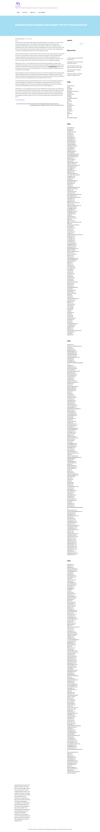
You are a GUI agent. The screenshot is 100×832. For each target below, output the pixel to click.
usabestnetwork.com (72, 381)
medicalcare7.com (71, 182)
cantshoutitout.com (71, 141)
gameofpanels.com (71, 195)
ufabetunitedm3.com (72, 542)
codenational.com (71, 759)
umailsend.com (70, 383)
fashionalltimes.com (71, 745)
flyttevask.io (70, 321)
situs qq (69, 99)
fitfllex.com (69, 223)
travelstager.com (71, 239)
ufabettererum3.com (72, 535)
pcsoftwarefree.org (71, 598)
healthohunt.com (71, 681)
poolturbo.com (70, 265)
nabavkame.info (70, 326)
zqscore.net (70, 478)
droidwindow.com (71, 712)
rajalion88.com (70, 574)
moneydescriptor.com (72, 414)
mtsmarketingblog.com (72, 259)
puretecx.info (70, 272)
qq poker (22, 817)
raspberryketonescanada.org (74, 725)
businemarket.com (71, 411)
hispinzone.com (70, 172)
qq (67, 116)
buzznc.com (70, 753)
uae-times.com (70, 127)
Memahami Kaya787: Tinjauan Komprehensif (74, 70)
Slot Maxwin (41, 12)
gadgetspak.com (71, 642)
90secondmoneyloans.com (73, 627)
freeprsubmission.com (72, 713)
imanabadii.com (70, 332)
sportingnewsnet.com (72, 424)
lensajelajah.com (71, 588)
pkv (68, 102)
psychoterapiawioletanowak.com (74, 511)
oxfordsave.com (70, 399)
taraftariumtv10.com (72, 245)
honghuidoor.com (71, 176)
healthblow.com (71, 200)
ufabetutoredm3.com (72, 546)
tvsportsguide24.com (72, 444)
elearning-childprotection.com (74, 205)
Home (18, 12)
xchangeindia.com (71, 738)
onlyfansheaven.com (72, 218)
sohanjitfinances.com (72, 521)
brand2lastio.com (71, 209)
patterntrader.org (71, 468)
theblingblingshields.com (72, 428)
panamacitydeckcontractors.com (75, 234)
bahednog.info (70, 358)
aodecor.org (70, 302)
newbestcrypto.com (72, 397)
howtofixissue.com (71, 147)
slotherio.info (70, 297)
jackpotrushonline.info (72, 368)
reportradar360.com (72, 243)
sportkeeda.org (70, 489)
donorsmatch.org (71, 304)
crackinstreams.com (72, 641)
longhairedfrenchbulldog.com (74, 408)
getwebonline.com (71, 216)
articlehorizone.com (71, 635)
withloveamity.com (71, 604)
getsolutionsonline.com (72, 188)
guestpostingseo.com (72, 351)
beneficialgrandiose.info (72, 287)
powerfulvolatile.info (71, 293)
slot (24, 99)
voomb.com (70, 442)
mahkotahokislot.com (72, 451)
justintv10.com (70, 255)
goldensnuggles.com (72, 387)
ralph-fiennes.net (71, 220)
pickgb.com (70, 464)
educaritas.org (70, 586)
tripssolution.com (71, 631)
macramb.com (70, 230)
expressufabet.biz (71, 143)
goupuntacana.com (71, 575)
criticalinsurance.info (72, 191)
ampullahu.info (70, 279)
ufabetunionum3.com (72, 660)
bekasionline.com (71, 137)
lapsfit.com (69, 646)
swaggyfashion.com (71, 244)
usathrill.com (70, 728)
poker (68, 112)
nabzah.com (70, 184)
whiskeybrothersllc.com (72, 553)
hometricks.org (70, 497)
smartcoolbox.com (71, 520)
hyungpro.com (70, 422)
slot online (69, 90)
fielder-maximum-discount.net (74, 222)
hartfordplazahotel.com (72, 323)
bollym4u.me (70, 316)
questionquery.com (71, 247)
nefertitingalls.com (71, 582)
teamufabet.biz (70, 148)
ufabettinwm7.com (71, 539)
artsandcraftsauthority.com (73, 771)
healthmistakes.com (71, 465)
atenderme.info (70, 283)
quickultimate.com (71, 513)
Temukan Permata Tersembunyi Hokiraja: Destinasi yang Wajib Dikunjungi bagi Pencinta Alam (37, 103)
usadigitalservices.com (72, 211)
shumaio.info (70, 296)
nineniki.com (70, 179)
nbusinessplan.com (71, 138)
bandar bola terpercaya (72, 91)
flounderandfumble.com (72, 680)
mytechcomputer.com (72, 769)
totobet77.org (70, 532)
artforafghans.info (71, 268)
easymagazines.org (71, 495)
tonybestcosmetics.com (72, 752)
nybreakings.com (71, 734)
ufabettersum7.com (71, 538)
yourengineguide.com (72, 732)
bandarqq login (19, 804)
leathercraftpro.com (72, 499)
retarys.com (70, 385)
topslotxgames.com (71, 166)
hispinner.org (70, 190)
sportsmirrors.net (71, 433)
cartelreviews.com (71, 620)
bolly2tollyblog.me (71, 318)
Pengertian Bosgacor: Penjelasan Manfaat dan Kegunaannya (74, 74)
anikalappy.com (70, 673)
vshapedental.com (71, 730)
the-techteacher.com (72, 742)
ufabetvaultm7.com (71, 663)
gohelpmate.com (71, 201)
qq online (69, 95)
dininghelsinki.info (71, 674)
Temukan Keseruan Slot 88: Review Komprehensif (75, 58)
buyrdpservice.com (71, 390)
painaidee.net (70, 417)
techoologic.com (71, 724)
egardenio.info (70, 482)
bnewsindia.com (70, 717)
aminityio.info (70, 275)
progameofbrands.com (72, 157)
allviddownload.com (71, 151)
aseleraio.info (70, 479)
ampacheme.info (71, 277)
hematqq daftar (25, 803)
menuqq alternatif (18, 785)
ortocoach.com (70, 504)
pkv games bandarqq (72, 117)
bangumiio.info (70, 284)
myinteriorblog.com (71, 716)
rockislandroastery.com (72, 762)
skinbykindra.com (71, 756)
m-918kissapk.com (71, 325)
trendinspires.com (71, 240)
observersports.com (72, 404)
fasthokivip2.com (71, 403)
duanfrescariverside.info (72, 675)
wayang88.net (70, 668)
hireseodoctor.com (71, 645)
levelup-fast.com (71, 648)
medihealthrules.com (72, 727)
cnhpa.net (69, 469)
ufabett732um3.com (71, 689)
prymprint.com (70, 488)
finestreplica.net (71, 678)
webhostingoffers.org (72, 611)
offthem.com (70, 133)
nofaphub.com (70, 581)
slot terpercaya (70, 85)
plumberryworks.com (72, 510)
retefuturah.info (70, 682)
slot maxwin (21, 799)
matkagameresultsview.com (73, 187)
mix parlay (22, 814)
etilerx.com (69, 677)
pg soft (20, 791)
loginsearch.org (70, 301)
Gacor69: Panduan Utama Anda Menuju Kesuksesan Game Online (74, 66)
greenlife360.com (71, 140)
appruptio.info (70, 334)
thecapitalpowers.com (72, 526)
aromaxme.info (70, 280)
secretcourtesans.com (72, 568)
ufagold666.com (71, 714)
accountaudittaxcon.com (73, 486)
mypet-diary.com (71, 232)
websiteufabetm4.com (72, 670)
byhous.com (70, 322)
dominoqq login (17, 809)
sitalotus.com (70, 471)
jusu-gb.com (70, 347)
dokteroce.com (70, 252)
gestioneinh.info (70, 702)
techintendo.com (71, 616)
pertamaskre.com (71, 361)
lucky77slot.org (70, 449)
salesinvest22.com (71, 705)
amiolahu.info (70, 276)
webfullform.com (71, 150)
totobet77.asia (70, 531)
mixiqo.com (69, 501)
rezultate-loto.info (71, 653)
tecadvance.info (71, 273)
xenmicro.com (70, 592)
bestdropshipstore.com (72, 618)
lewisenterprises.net (71, 596)
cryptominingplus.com (72, 406)
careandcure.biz (71, 492)
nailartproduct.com (71, 623)
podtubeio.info (70, 291)
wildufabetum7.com (71, 554)
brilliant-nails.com (71, 250)
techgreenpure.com (71, 617)
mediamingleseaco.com (72, 258)
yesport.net (69, 392)
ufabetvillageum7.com (72, 664)
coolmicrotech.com (71, 739)
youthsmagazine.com (72, 415)
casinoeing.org (70, 307)
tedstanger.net (70, 688)
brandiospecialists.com (72, 180)
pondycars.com (70, 721)
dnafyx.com (69, 600)
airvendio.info (70, 269)
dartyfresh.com (70, 595)
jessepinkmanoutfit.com (72, 382)
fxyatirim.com (70, 607)
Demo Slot (33, 12)
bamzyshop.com (71, 720)
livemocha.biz (70, 308)
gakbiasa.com (70, 327)
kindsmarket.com (71, 227)
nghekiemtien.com (71, 261)
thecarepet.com (71, 349)
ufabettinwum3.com (71, 540)
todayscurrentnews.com (72, 529)
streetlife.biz (70, 309)
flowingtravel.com (71, 177)
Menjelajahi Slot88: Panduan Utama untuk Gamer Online (75, 62)
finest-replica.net (71, 700)
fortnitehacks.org (71, 300)
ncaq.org (69, 591)
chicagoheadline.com (72, 571)
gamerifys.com (70, 129)
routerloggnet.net (71, 168)
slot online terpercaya (72, 98)
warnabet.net (70, 315)
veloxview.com (70, 550)
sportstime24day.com (72, 425)
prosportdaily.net (71, 703)
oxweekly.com (70, 233)
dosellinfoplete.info (71, 290)
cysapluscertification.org (72, 298)
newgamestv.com (71, 431)
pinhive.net (69, 314)
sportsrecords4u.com (72, 656)
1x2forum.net (70, 566)
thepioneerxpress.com (72, 145)
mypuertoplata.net (71, 144)
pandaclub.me (70, 319)
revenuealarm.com (71, 764)
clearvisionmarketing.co (72, 695)
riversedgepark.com (71, 577)
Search (69, 40)
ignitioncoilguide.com (72, 767)
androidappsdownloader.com (74, 197)
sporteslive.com (70, 426)
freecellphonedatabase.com (73, 371)
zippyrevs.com (70, 161)
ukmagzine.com (70, 378)
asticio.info (69, 481)
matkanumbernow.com (72, 162)
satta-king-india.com (72, 632)
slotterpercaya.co (71, 518)
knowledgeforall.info (71, 208)
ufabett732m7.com (71, 709)
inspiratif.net (70, 130)
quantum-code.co (71, 696)
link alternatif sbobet (23, 816)
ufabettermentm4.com (72, 536)
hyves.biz (69, 311)
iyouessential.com (71, 603)
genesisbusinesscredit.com (73, 225)
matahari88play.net (71, 413)
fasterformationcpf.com (72, 386)
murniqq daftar (17, 803)
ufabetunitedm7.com (72, 543)
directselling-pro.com (72, 763)
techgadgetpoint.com (72, 443)
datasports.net (70, 435)
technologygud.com (71, 461)
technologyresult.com (72, 610)
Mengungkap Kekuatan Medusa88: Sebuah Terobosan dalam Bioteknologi (47, 105)
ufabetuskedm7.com (72, 545)
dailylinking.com (70, 599)
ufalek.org (69, 454)
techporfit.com (70, 136)
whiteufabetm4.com (72, 671)
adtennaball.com (71, 183)
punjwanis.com (70, 344)
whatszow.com (70, 613)
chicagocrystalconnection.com (74, 330)
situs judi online (70, 94)
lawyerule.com (70, 257)
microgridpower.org (71, 500)
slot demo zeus (70, 105)
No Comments (28, 39)
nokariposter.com (71, 193)
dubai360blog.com (71, 447)
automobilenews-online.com (73, 743)
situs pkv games (53, 66)
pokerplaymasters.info (72, 354)
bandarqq (69, 97)
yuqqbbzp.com (70, 636)
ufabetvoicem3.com (71, 666)
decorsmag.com (71, 152)
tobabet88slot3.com (72, 528)
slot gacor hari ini (25, 788)
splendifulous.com (71, 655)
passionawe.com (71, 506)
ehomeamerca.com (71, 614)
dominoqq (69, 92)
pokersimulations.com (72, 650)
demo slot (20, 99)
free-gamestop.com (72, 375)
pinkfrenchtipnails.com (72, 429)
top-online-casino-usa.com (73, 175)
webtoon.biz (70, 419)
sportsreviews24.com (72, 446)
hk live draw (70, 110)
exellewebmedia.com (72, 374)
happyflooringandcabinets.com (74, 457)
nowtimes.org (70, 305)
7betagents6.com (71, 638)
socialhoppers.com (71, 212)
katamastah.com (71, 476)
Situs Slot (24, 12)
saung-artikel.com (71, 401)
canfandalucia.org (71, 731)
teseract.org (70, 706)
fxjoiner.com (70, 755)
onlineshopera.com (71, 593)
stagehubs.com (70, 564)
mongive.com (70, 186)
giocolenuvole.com (71, 602)
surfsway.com (70, 621)
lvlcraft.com (70, 625)
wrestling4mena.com (72, 207)
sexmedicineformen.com (72, 515)
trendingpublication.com (72, 533)
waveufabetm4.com (71, 667)
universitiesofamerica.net (73, 155)
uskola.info (69, 691)
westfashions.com (71, 236)
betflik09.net (70, 589)
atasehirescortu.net (71, 436)
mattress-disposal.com (72, 456)
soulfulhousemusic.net (72, 522)
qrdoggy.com (70, 460)
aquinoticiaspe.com (71, 407)
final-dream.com (71, 699)
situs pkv (25, 785)
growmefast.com (71, 450)
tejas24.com (70, 264)
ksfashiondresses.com (72, 467)
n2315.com (69, 215)
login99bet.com (70, 567)
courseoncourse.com (72, 356)
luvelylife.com (70, 229)
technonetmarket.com (72, 687)
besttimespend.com (71, 490)
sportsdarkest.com (71, 418)
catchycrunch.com (71, 579)
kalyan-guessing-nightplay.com (74, 194)
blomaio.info (70, 289)
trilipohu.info (70, 333)
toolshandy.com (70, 237)
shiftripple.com (70, 517)
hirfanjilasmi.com (71, 496)
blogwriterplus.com (71, 350)
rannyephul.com (71, 241)
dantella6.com (70, 169)
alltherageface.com (71, 757)
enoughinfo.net (70, 312)
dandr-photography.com (73, 251)
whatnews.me (70, 698)
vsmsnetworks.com (71, 132)
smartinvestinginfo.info (72, 684)
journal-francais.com (72, 254)
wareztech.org (70, 379)
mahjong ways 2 (24, 798)
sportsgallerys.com (71, 432)
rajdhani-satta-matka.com (73, 202)
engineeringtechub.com (72, 438)
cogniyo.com (70, 493)
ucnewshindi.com (71, 369)
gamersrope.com (71, 372)
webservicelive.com (71, 773)
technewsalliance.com (72, 685)
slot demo (69, 109)
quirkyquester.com (71, 514)
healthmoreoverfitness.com (73, 165)
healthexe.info (70, 271)
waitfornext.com (71, 693)
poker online (25, 819)
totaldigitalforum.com (72, 746)
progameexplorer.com (72, 760)
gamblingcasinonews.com (73, 154)
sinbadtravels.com (71, 376)
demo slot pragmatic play (21, 794)
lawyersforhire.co (71, 410)
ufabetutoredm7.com (72, 547)
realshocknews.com (71, 463)
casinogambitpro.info (72, 353)
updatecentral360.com (72, 475)
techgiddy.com (70, 365)
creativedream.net (71, 214)
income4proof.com (71, 585)
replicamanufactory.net (72, 652)
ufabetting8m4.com (71, 659)
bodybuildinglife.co (71, 458)
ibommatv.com (70, 134)
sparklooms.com (71, 524)
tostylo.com (70, 393)
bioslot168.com (70, 770)
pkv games (69, 88)
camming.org (70, 573)
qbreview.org (70, 158)
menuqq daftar (23, 801)
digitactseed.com (71, 624)
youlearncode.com (71, 606)
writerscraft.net (70, 204)
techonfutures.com (71, 723)
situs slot (16, 799)
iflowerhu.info (70, 329)
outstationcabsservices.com (73, 735)
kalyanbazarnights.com (72, 173)
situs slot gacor (20, 790)
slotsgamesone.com (71, 170)
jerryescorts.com (71, 439)
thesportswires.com (71, 421)
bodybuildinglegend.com (72, 248)
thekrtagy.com (70, 737)
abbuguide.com (70, 609)
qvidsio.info (69, 294)
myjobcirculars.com (71, 163)
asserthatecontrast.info (72, 282)
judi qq (68, 87)
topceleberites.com (71, 657)
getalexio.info (70, 485)
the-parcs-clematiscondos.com (74, 346)
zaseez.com (70, 578)
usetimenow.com (71, 198)
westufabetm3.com (71, 552)
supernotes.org (70, 472)
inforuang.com (70, 226)
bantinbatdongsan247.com (73, 357)
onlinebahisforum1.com (72, 570)
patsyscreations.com (72, 584)
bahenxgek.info (70, 360)
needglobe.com (70, 503)
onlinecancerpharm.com (73, 453)
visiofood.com (70, 710)
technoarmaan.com (71, 748)
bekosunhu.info (70, 286)
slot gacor (25, 791)
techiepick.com (70, 718)
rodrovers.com (70, 630)
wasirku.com (70, 262)
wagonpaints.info (71, 692)
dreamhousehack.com (72, 741)
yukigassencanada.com (72, 634)
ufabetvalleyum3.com (72, 549)
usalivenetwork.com (71, 367)
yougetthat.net (70, 394)
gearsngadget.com (71, 643)
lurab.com (69, 766)
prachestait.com (71, 266)
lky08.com (69, 219)
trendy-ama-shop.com (72, 707)
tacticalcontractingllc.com (73, 525)
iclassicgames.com (71, 400)
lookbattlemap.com (71, 389)
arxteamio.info (70, 483)
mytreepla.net (70, 649)
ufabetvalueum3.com (72, 661)
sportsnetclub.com (71, 396)
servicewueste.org (71, 159)
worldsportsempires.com (73, 474)
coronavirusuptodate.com (73, 639)
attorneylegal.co (71, 440)
